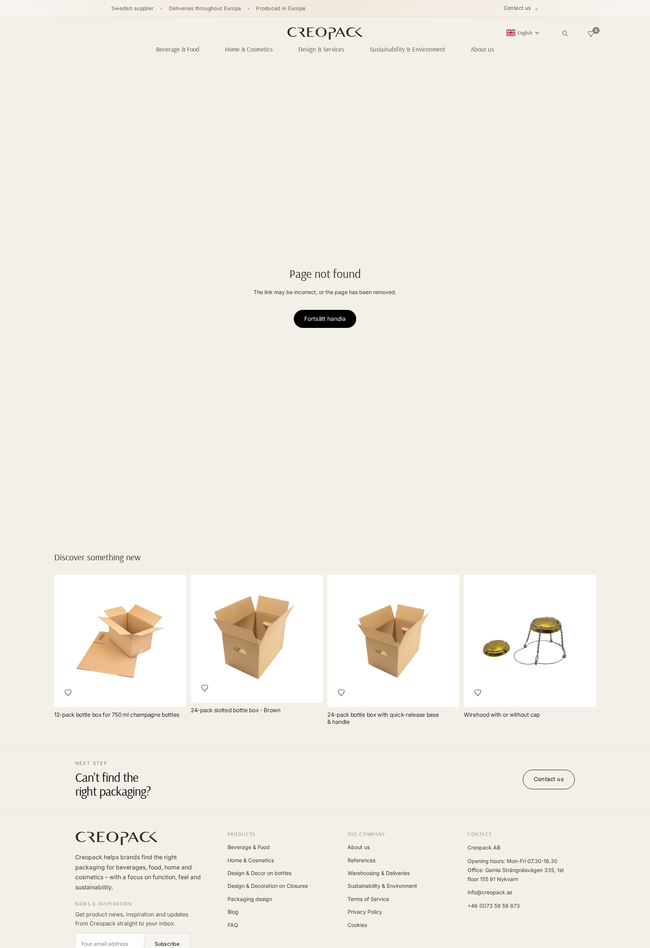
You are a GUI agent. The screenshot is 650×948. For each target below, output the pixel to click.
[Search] (565, 33)
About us (359, 847)
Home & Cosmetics (251, 860)
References (361, 860)
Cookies (357, 925)
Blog (233, 912)
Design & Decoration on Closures (268, 886)
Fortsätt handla (325, 318)
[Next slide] (581, 641)
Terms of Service (368, 899)
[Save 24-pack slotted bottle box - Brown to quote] (205, 688)
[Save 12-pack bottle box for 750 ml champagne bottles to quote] (68, 693)
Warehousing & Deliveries (379, 873)
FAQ (233, 925)
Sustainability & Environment (382, 886)
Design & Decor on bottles (260, 873)
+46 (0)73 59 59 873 (494, 905)
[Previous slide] (478, 641)
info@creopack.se (490, 892)
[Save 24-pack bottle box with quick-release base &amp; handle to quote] (342, 693)
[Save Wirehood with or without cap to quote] (478, 693)
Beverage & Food (249, 847)
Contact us (517, 8)
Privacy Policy (365, 912)
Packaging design (250, 899)
